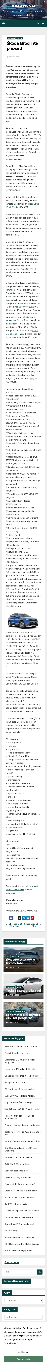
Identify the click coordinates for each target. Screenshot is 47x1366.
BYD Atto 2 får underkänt (17, 1164)
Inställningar (23, 1352)
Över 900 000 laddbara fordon (20, 1096)
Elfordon (11, 38)
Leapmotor (20, 1011)
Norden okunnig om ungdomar (20, 1237)
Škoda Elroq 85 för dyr (17, 306)
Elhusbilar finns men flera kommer (21, 1076)
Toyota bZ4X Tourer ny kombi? (20, 1184)
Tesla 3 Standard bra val (23, 990)
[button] (38, 23)
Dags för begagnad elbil (16, 1170)
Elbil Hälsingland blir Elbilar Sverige (22, 1244)
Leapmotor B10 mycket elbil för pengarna (23, 1016)
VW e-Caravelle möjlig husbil (18, 1250)
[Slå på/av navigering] (43, 24)
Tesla (18, 987)
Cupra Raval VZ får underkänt (19, 1224)
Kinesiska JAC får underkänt (18, 1157)
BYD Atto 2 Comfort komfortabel (20, 961)
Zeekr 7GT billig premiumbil (18, 1177)
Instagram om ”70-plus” (16, 1082)
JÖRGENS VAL (23, 6)
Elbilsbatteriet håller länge (15, 925)
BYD (8, 956)
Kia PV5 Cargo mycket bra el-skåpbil (22, 1141)
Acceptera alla (23, 1359)
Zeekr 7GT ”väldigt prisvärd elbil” (21, 1190)
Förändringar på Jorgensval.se (20, 1089)
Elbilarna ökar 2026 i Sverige (19, 1217)
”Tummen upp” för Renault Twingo (22, 1210)
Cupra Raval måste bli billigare (19, 1102)
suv (27, 344)
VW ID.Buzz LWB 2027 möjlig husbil (22, 1109)
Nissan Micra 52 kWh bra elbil (19, 1197)
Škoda (19, 38)
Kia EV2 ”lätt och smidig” (16, 1204)
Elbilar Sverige (12, 1230)
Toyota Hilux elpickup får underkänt (22, 1125)
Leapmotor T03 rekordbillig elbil (20, 1069)
